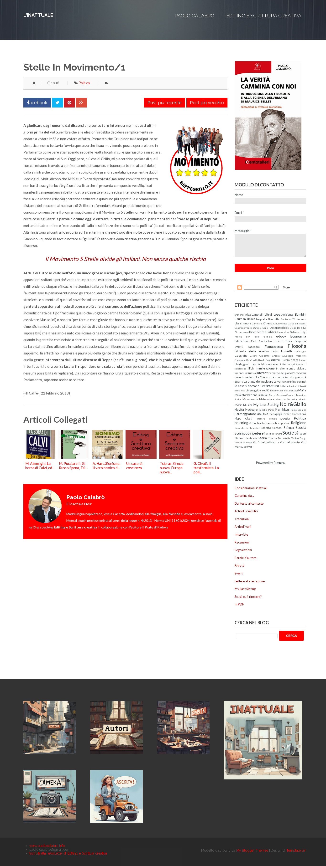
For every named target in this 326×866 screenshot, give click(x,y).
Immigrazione (265, 368)
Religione (298, 422)
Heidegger (241, 364)
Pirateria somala (266, 418)
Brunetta (273, 319)
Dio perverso (241, 332)
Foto (275, 351)
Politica (84, 83)
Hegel (302, 360)
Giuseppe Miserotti (294, 355)
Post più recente (164, 102)
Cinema (268, 323)
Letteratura (269, 386)
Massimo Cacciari (285, 395)
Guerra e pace (289, 359)
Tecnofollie (284, 438)
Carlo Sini (257, 323)
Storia (262, 438)
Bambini (300, 314)
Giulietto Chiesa (269, 355)
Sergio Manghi (274, 433)
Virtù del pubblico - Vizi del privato (276, 442)
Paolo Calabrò (194, 16)
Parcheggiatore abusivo (251, 414)
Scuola (301, 427)
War (249, 446)
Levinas (293, 386)
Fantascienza (274, 346)
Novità (239, 409)
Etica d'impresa (296, 341)
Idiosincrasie (269, 364)
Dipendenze (256, 331)
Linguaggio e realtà (257, 390)
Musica (247, 404)
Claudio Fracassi (297, 323)
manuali (263, 394)
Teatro (272, 438)
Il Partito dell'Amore (291, 364)
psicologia (243, 422)
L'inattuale (38, 15)
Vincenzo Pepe (243, 442)
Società (290, 433)
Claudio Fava (280, 323)
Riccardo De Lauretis (247, 427)
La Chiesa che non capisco (273, 377)
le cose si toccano (247, 386)
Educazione (242, 341)
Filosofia (297, 346)
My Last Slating (266, 404)
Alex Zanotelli (254, 314)
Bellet (251, 319)
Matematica (266, 399)
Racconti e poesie (277, 423)
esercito (278, 341)
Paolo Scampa (298, 409)
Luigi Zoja (292, 390)
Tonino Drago (298, 438)
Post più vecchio (207, 102)
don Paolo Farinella (259, 336)
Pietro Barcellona (295, 413)
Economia (298, 336)
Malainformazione (246, 394)
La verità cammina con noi (290, 381)
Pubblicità (259, 423)
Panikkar (282, 409)
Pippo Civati (243, 418)
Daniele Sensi (260, 327)
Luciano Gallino (278, 390)
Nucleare (251, 409)
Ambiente (287, 314)
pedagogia (276, 413)
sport (303, 433)
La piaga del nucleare (258, 381)
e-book (281, 336)
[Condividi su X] (57, 103)
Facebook (254, 346)
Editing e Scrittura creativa (263, 16)
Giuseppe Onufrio (245, 360)
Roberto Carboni (271, 427)
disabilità (270, 331)
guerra (275, 360)
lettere (284, 386)
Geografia (241, 355)
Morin (238, 404)
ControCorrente (243, 327)
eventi (239, 346)
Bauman (240, 319)
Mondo (302, 399)
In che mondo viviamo (291, 368)
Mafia (302, 390)
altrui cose (272, 314)
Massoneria (250, 399)
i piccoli (255, 364)
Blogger (279, 463)
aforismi (239, 314)
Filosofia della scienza (252, 351)
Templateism (296, 850)
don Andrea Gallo (286, 332)
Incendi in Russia (245, 372)
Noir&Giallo (293, 404)
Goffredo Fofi (262, 360)
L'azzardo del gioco (280, 372)
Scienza (289, 428)
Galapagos (300, 351)
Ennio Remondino (261, 341)
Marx (272, 395)
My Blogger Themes (252, 850)
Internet (262, 373)
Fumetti (286, 351)
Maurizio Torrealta (286, 399)
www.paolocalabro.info (47, 846)
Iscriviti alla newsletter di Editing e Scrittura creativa (68, 853)
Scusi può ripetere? (250, 433)
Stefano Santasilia (246, 438)
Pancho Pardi (266, 409)
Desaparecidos (279, 327)
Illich (250, 368)
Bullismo (285, 319)
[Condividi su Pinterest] (69, 103)
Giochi (253, 355)
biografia (261, 319)
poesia (285, 418)
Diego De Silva (298, 327)
